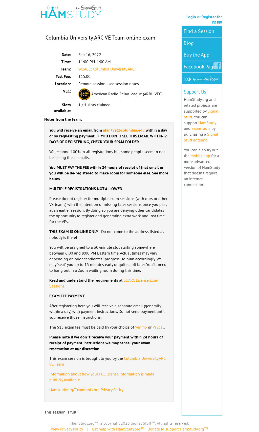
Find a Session (199, 31)
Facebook (200, 66)
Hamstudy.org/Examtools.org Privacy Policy (86, 389)
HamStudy (207, 122)
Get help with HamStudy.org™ (118, 428)
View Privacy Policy (67, 428)
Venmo (141, 327)
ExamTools (200, 128)
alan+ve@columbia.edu (124, 130)
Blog (189, 43)
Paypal (158, 327)
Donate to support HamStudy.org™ (177, 428)
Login (191, 16)
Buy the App (196, 54)
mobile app (200, 155)
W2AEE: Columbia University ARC (106, 68)
